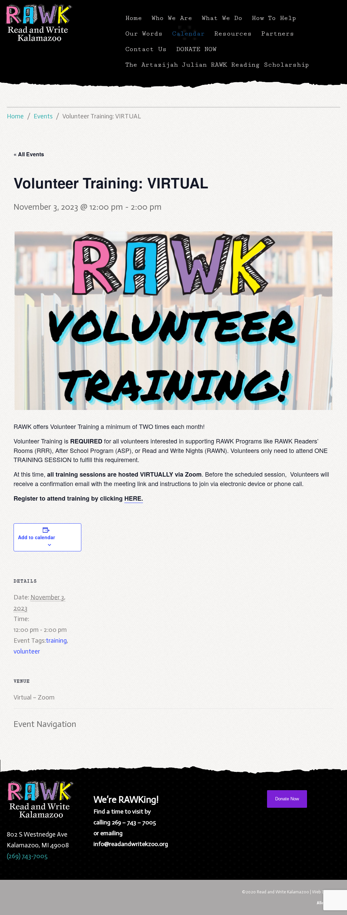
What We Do (222, 18)
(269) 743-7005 (27, 856)
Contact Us (146, 49)
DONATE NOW (196, 49)
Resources (233, 33)
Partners (277, 33)
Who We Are (171, 18)
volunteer (27, 651)
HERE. (133, 498)
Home (133, 18)
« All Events (29, 154)
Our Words (144, 33)
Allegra (322, 902)
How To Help (274, 18)
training (56, 640)
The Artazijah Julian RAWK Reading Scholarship (217, 64)
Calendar (188, 33)
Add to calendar (36, 537)
